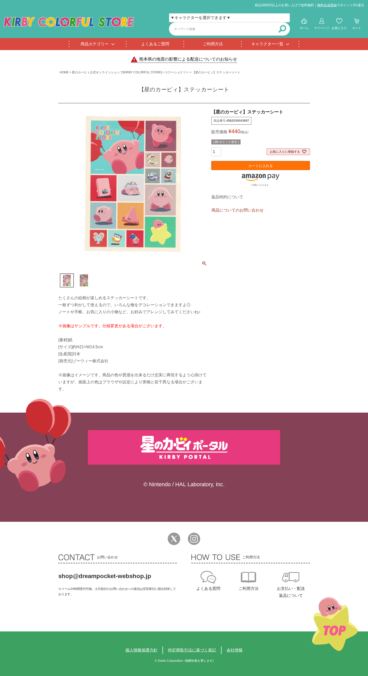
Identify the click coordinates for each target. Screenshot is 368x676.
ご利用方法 (213, 44)
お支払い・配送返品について (291, 592)
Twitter (174, 539)
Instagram (194, 539)
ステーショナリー (177, 72)
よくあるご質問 (155, 44)
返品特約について (227, 197)
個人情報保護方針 (141, 650)
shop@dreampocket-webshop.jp (104, 576)
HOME (64, 72)
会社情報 (235, 650)
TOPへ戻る (335, 624)
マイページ (321, 28)
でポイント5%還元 (340, 5)
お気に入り (339, 28)
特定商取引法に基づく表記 (192, 650)
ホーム (304, 28)
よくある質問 (208, 588)
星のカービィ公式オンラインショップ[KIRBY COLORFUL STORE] (117, 72)
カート (356, 28)
